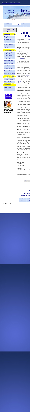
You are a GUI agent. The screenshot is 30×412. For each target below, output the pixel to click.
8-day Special (7, 39)
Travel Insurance (8, 87)
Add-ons (6, 47)
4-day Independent (8, 53)
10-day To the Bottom (9, 70)
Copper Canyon (16, 24)
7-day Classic (7, 37)
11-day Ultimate (8, 42)
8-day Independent (8, 60)
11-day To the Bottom (9, 73)
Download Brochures (9, 90)
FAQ (23, 198)
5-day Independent (8, 55)
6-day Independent (8, 58)
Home (22, 200)
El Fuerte (22, 58)
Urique (19, 81)
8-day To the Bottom (9, 65)
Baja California (7, 81)
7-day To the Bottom (9, 63)
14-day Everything (8, 44)
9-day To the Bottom (9, 68)
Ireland (16, 26)
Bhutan (25, 26)
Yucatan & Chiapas (9, 79)
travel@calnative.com (10, 13)
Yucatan (25, 24)
